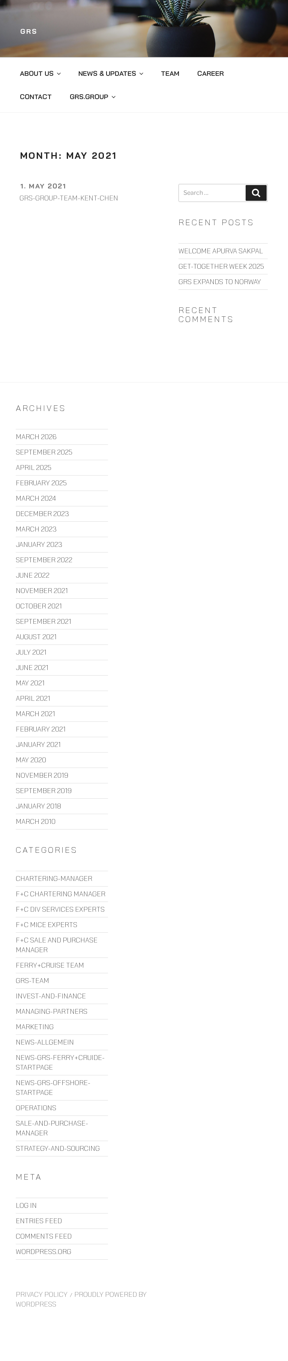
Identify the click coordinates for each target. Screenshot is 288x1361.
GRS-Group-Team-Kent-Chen (69, 198)
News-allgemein (45, 1042)
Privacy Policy (42, 1294)
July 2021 (31, 652)
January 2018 (38, 806)
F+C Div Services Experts (60, 909)
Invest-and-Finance (51, 996)
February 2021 (41, 729)
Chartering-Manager (54, 878)
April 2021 (33, 698)
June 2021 (32, 667)
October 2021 (39, 606)
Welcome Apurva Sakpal (220, 251)
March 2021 (35, 713)
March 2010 (36, 821)
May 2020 (31, 760)
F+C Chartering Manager (60, 894)
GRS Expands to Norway (219, 281)
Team (170, 73)
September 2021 (43, 621)
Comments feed (44, 1236)
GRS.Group (89, 96)
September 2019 (44, 790)
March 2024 (36, 498)
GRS (29, 31)
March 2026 (36, 436)
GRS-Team (32, 980)
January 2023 (39, 544)
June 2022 (33, 575)
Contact (36, 96)
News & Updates (107, 73)
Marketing (35, 1026)
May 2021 (30, 683)
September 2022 (44, 560)
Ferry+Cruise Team (50, 965)
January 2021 (38, 744)
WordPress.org (43, 1251)
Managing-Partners (51, 1011)
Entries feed (39, 1220)
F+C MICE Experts (46, 924)
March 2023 (36, 529)
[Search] (256, 193)
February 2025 (41, 483)
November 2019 (42, 775)
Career (210, 73)
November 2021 (42, 590)
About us (37, 73)
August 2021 (36, 636)
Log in (26, 1205)
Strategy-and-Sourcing (58, 1148)
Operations (36, 1108)
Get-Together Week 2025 (221, 266)
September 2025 (44, 452)
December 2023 (42, 513)
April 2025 (33, 467)
